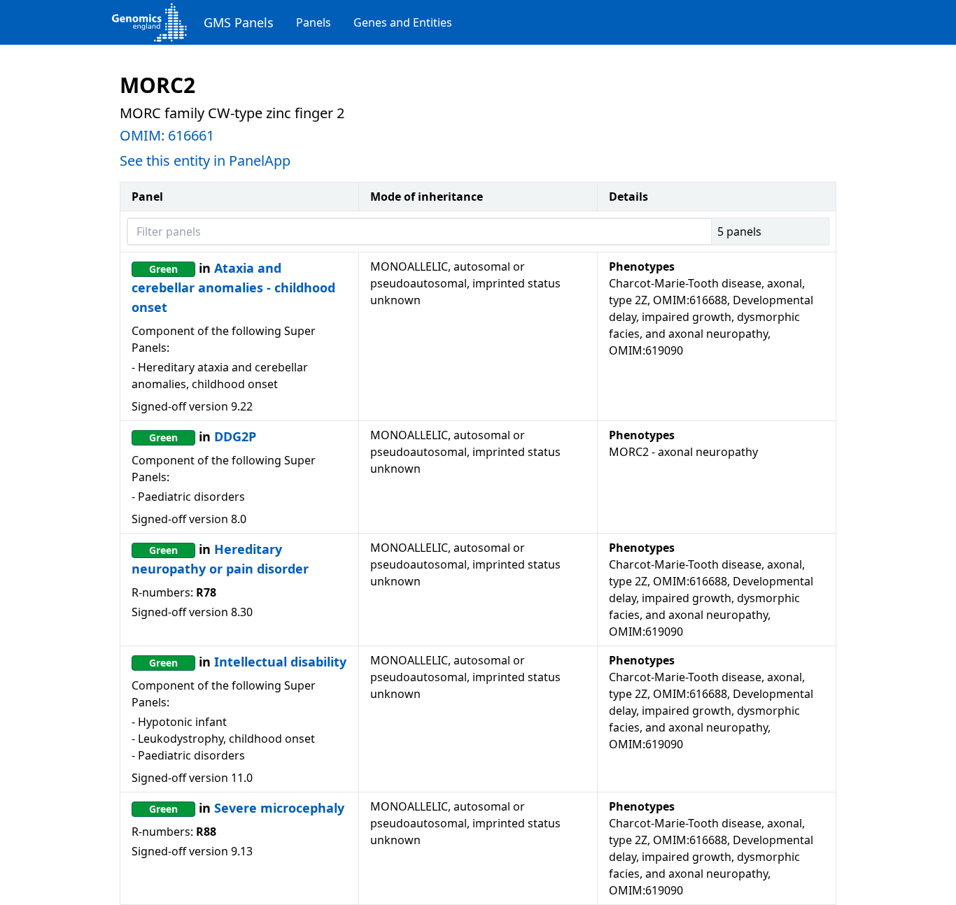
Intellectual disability (280, 661)
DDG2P (235, 436)
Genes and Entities (402, 22)
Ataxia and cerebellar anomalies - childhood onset (233, 287)
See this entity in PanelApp (205, 160)
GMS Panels (239, 22)
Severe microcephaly (279, 807)
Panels (313, 22)
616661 (191, 135)
